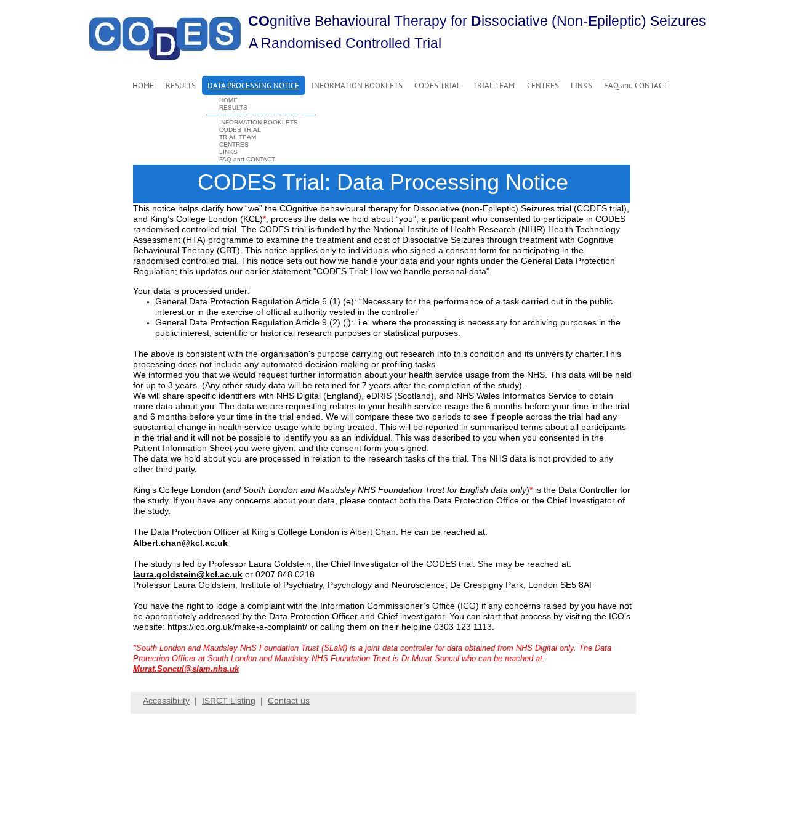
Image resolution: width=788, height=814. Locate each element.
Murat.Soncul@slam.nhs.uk (186, 669)
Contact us (289, 701)
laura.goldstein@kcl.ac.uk (188, 574)
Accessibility (166, 701)
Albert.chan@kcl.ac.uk (180, 543)
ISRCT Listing (228, 701)
